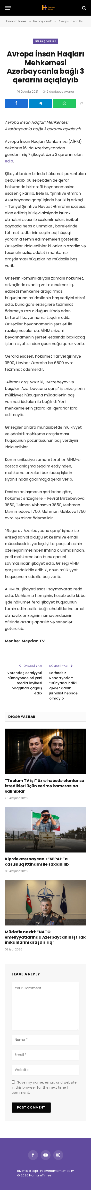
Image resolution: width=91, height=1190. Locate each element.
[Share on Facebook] (16, 103)
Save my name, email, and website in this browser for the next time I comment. (44, 1087)
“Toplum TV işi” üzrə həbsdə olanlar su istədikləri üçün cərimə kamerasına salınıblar (44, 786)
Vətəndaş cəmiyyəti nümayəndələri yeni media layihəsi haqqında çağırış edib (24, 683)
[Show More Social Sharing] (81, 103)
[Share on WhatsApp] (64, 103)
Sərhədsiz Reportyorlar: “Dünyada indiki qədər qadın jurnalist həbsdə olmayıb (63, 685)
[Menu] (8, 7)
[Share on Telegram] (40, 103)
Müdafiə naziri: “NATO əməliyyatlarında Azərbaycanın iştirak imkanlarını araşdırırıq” (45, 937)
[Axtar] (83, 7)
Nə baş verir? (45, 41)
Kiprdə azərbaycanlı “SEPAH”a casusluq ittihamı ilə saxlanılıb (37, 861)
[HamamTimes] (47, 8)
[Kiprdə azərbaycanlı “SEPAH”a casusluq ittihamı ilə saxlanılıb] (45, 829)
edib (9, 161)
